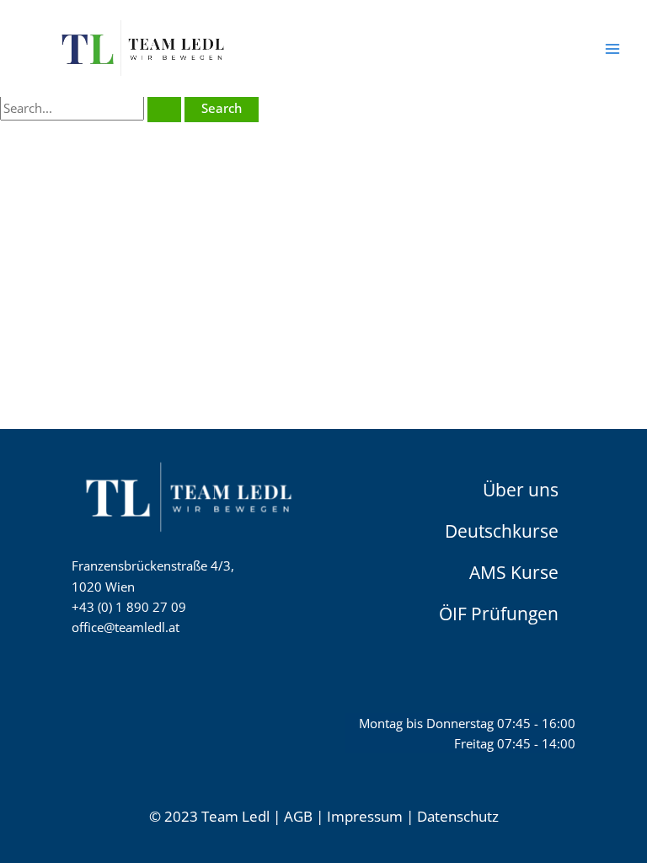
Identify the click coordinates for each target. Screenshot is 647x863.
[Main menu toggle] (612, 49)
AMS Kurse (514, 571)
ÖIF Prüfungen (499, 613)
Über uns (521, 489)
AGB (298, 816)
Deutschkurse (502, 530)
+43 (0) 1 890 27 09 (129, 606)
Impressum (365, 816)
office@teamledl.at (125, 627)
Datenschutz (458, 816)
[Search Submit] (164, 108)
